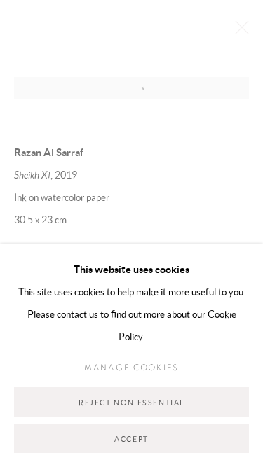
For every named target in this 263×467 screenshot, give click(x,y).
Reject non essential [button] (131, 402)
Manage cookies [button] (131, 367)
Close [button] (238, 31)
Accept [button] (131, 439)
